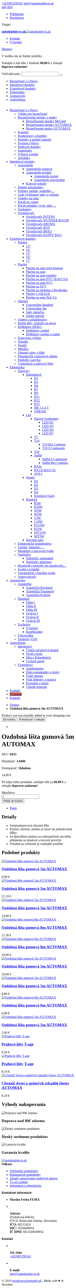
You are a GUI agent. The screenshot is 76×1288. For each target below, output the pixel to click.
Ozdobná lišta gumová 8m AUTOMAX (34, 927)
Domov (14, 705)
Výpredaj (16, 42)
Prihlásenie (17, 14)
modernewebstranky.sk (26, 1280)
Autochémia (17, 99)
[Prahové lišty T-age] (16, 1036)
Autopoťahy (18, 96)
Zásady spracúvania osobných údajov (34, 1178)
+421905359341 (12, 3)
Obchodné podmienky (24, 1171)
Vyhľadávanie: (11, 74)
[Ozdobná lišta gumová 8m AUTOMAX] (29, 919)
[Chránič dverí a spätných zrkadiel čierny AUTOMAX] (38, 1075)
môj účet (7, 7)
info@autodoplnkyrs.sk (39, 3)
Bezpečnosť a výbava (23, 81)
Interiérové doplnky (22, 85)
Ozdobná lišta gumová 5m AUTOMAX (34, 869)
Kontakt (15, 38)
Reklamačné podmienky (25, 1174)
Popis (13, 808)
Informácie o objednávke (26, 1185)
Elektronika (17, 92)
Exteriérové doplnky (23, 88)
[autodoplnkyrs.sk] (14, 1160)
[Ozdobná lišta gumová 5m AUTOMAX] (29, 861)
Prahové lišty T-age (17, 1044)
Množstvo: (8, 792)
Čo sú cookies (19, 1182)
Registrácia (17, 17)
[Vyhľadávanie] (61, 75)
